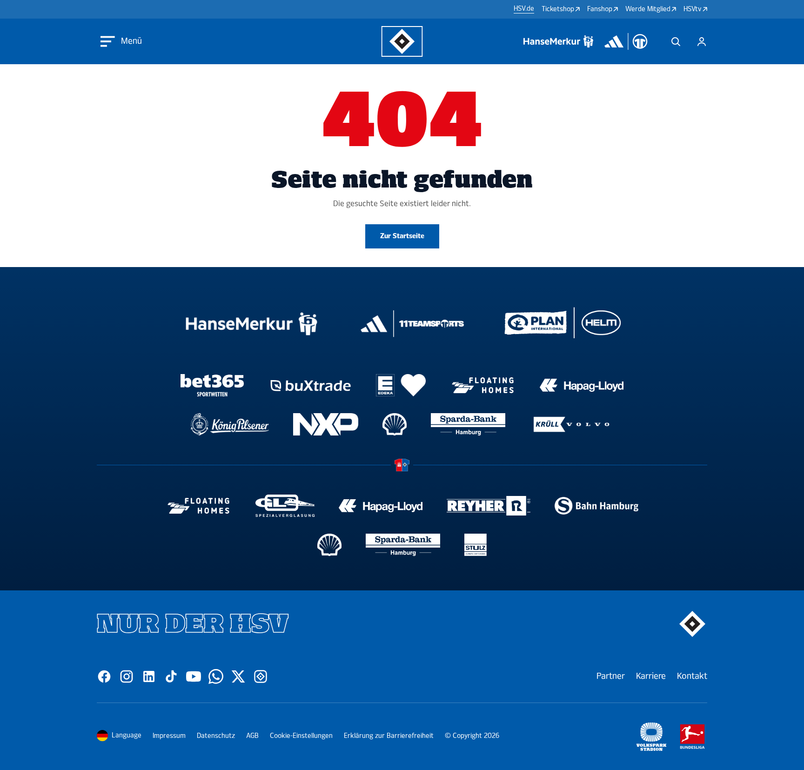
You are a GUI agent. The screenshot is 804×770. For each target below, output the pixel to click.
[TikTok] (171, 676)
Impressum (169, 736)
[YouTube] (193, 676)
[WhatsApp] (215, 676)
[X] (238, 676)
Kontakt (692, 676)
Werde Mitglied (647, 9)
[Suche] (675, 41)
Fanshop (599, 9)
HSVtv (692, 9)
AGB (252, 736)
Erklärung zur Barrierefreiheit (389, 736)
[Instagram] (126, 676)
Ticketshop (558, 9)
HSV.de (524, 9)
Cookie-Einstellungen (301, 736)
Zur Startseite (402, 236)
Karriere (651, 676)
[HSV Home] (402, 41)
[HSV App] (260, 676)
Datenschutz (216, 736)
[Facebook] (104, 676)
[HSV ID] (701, 41)
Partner (610, 676)
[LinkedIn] (148, 676)
